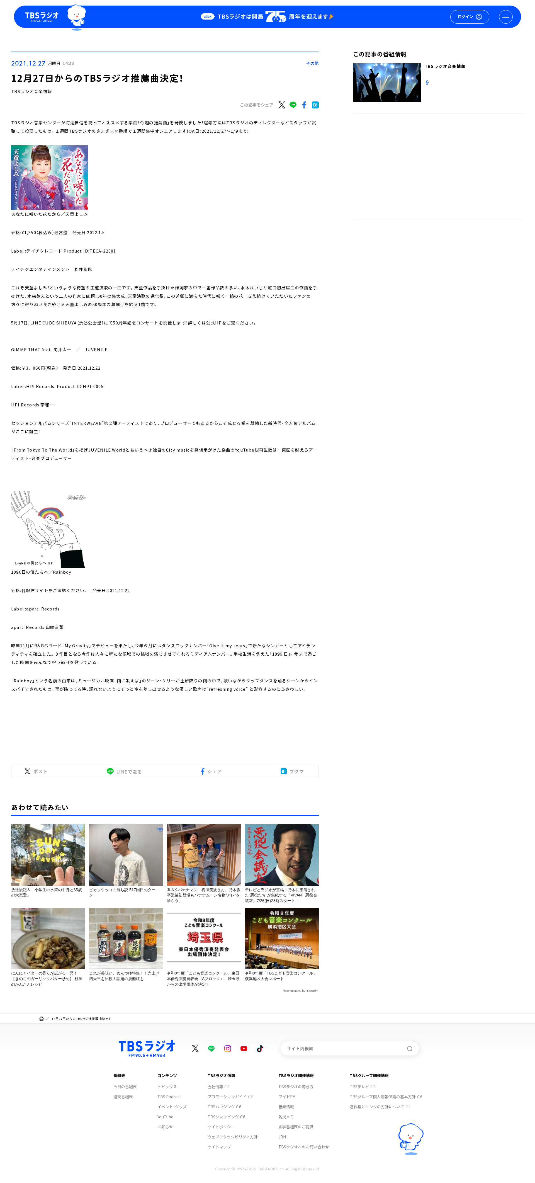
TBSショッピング (223, 1116)
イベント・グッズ (172, 1106)
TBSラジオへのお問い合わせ (303, 1147)
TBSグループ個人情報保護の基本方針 (383, 1096)
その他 (312, 63)
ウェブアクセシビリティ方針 (233, 1137)
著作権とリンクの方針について (377, 1106)
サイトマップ (219, 1147)
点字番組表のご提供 (295, 1126)
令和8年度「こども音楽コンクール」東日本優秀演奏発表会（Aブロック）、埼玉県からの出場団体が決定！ (203, 978)
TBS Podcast (169, 1096)
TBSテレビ (359, 1086)
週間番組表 (123, 1096)
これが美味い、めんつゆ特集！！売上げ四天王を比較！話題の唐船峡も (124, 976)
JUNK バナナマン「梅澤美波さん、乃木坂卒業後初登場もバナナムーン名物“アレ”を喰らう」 (203, 895)
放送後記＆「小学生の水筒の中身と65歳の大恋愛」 (46, 893)
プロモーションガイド (227, 1096)
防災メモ (286, 1116)
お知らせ (165, 1126)
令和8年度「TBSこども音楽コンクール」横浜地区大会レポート (281, 976)
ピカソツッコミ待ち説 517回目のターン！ (122, 893)
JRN (282, 1137)
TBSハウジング (221, 1106)
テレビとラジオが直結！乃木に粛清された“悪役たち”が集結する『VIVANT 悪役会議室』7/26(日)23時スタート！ (281, 895)
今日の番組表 (125, 1086)
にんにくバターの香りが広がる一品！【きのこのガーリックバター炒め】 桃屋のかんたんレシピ (46, 978)
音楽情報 (286, 1106)
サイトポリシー (221, 1126)
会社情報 (215, 1086)
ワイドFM (286, 1096)
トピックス (167, 1086)
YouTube (165, 1116)
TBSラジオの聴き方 (295, 1086)
